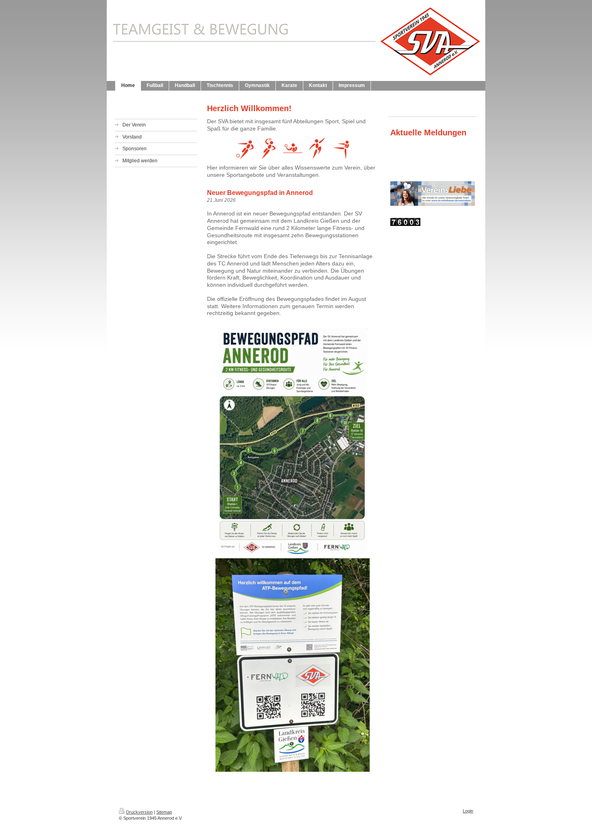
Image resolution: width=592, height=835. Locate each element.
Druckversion (139, 812)
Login (468, 810)
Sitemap (164, 812)
